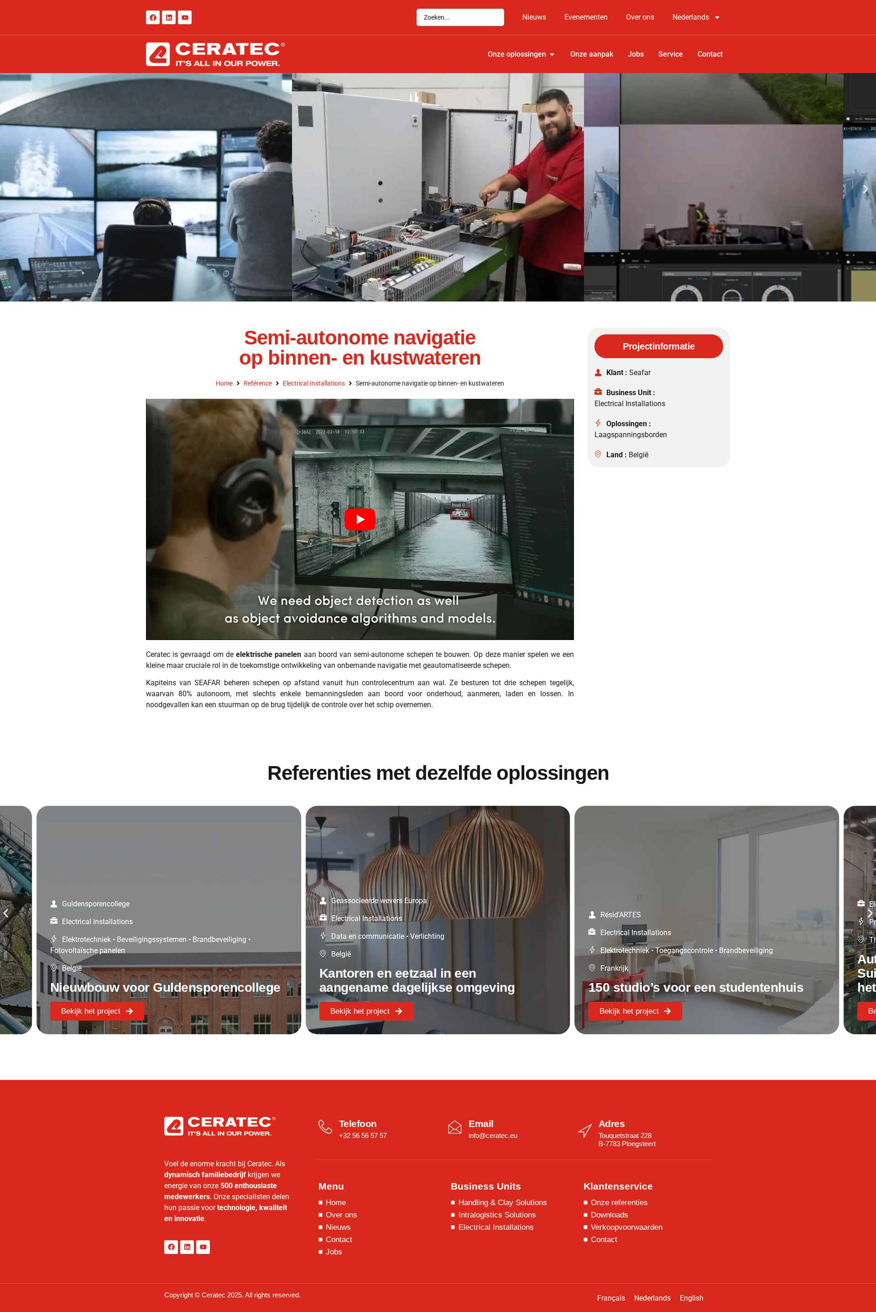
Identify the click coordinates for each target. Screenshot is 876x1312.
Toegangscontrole (415, 950)
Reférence (258, 383)
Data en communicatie (98, 936)
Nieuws (534, 17)
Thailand (614, 940)
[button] (10, 189)
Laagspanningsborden (630, 434)
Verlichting (158, 936)
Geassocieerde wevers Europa (110, 900)
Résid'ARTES (351, 914)
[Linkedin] (169, 17)
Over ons (640, 17)
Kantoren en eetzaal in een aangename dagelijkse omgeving (148, 980)
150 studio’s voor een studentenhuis (427, 987)
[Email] (455, 1127)
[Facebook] (153, 17)
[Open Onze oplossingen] (552, 54)
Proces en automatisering (641, 922)
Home (224, 383)
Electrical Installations (314, 383)
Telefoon (358, 1123)
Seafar (640, 372)
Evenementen (586, 17)
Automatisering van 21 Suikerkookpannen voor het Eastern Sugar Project (665, 973)
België (638, 454)
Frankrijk (345, 968)
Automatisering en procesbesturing (744, 922)
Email (481, 1123)
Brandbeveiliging (477, 950)
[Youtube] (185, 17)
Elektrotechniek (355, 950)
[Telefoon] (325, 1127)
